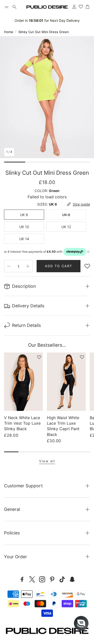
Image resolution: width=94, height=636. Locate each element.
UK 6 (24, 215)
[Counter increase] (27, 266)
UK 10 (24, 227)
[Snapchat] (72, 579)
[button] (6, 7)
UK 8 (66, 215)
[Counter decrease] (8, 266)
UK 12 (66, 227)
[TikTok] (62, 579)
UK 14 (24, 239)
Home (8, 32)
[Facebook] (22, 579)
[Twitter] (32, 579)
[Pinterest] (52, 579)
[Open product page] (23, 381)
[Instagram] (42, 579)
